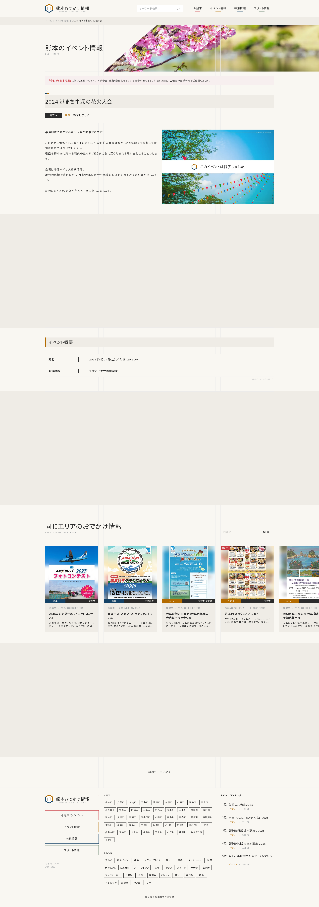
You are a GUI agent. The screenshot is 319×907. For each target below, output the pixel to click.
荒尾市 (156, 802)
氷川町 (168, 825)
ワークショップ (141, 867)
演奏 (180, 860)
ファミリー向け (113, 875)
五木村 (158, 832)
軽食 (201, 875)
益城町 (133, 825)
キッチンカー (195, 860)
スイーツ (181, 867)
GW (149, 882)
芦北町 (180, 825)
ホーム (48, 20)
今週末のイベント (72, 815)
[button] (227, 533)
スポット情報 (262, 8)
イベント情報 (218, 8)
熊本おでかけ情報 (67, 8)
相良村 (147, 832)
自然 (140, 875)
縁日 (209, 860)
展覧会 (125, 882)
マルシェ (165, 875)
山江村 (170, 832)
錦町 (206, 825)
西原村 (194, 817)
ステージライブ (152, 860)
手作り (189, 875)
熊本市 (109, 802)
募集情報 (240, 8)
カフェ (137, 882)
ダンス (169, 867)
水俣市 (168, 802)
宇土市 (204, 802)
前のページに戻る (159, 771)
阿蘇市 (135, 810)
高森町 (182, 817)
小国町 (158, 817)
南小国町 (146, 817)
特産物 (194, 867)
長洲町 (206, 810)
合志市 (158, 810)
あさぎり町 (196, 832)
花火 (177, 875)
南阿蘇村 (207, 817)
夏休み (109, 860)
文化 (157, 867)
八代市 (121, 802)
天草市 (53, 115)
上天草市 (110, 810)
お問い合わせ (52, 867)
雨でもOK (110, 867)
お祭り (128, 875)
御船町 (109, 825)
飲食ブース (123, 860)
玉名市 (145, 802)
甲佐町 (145, 825)
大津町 (121, 817)
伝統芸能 (125, 867)
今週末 (197, 8)
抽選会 (152, 875)
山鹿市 (180, 802)
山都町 (156, 825)
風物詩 (206, 867)
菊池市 (192, 802)
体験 (136, 860)
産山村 (170, 817)
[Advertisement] (77, 271)
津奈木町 (194, 825)
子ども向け (111, 882)
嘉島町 (121, 825)
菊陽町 (133, 817)
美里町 (170, 810)
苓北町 (109, 839)
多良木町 (110, 832)
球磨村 (182, 832)
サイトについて (52, 863)
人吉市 (133, 802)
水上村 (135, 832)
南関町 (194, 810)
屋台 (168, 860)
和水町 (109, 817)
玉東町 (182, 810)
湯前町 (123, 832)
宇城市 (123, 810)
